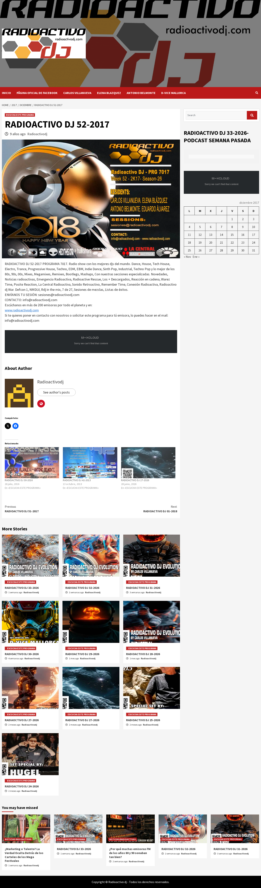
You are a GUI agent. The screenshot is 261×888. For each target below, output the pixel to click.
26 (200, 250)
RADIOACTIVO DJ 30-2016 (19, 480)
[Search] (256, 92)
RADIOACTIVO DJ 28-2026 (143, 654)
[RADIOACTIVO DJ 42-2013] (90, 462)
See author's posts (56, 392)
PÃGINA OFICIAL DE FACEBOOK (37, 93)
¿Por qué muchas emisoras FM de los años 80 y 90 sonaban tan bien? (130, 853)
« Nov (187, 257)
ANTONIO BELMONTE (141, 93)
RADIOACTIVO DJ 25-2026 (143, 720)
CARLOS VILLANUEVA (77, 93)
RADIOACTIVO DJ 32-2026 (82, 588)
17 (253, 235)
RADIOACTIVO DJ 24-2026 (22, 786)
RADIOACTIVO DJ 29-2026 (82, 654)
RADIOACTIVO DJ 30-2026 (22, 654)
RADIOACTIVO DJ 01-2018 (160, 509)
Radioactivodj (37, 134)
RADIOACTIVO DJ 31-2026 (143, 588)
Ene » (196, 257)
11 (189, 235)
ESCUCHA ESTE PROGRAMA (20, 114)
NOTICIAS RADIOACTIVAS (18, 839)
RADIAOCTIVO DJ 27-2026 (22, 720)
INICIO (6, 93)
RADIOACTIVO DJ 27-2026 (135, 480)
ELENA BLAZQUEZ (109, 93)
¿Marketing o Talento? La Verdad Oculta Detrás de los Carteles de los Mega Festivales (24, 855)
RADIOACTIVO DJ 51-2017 (22, 509)
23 (242, 242)
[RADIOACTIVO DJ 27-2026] (148, 462)
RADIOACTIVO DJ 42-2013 (77, 480)
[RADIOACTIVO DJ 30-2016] (32, 462)
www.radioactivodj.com (22, 310)
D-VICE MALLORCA (173, 93)
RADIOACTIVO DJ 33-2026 (22, 588)
